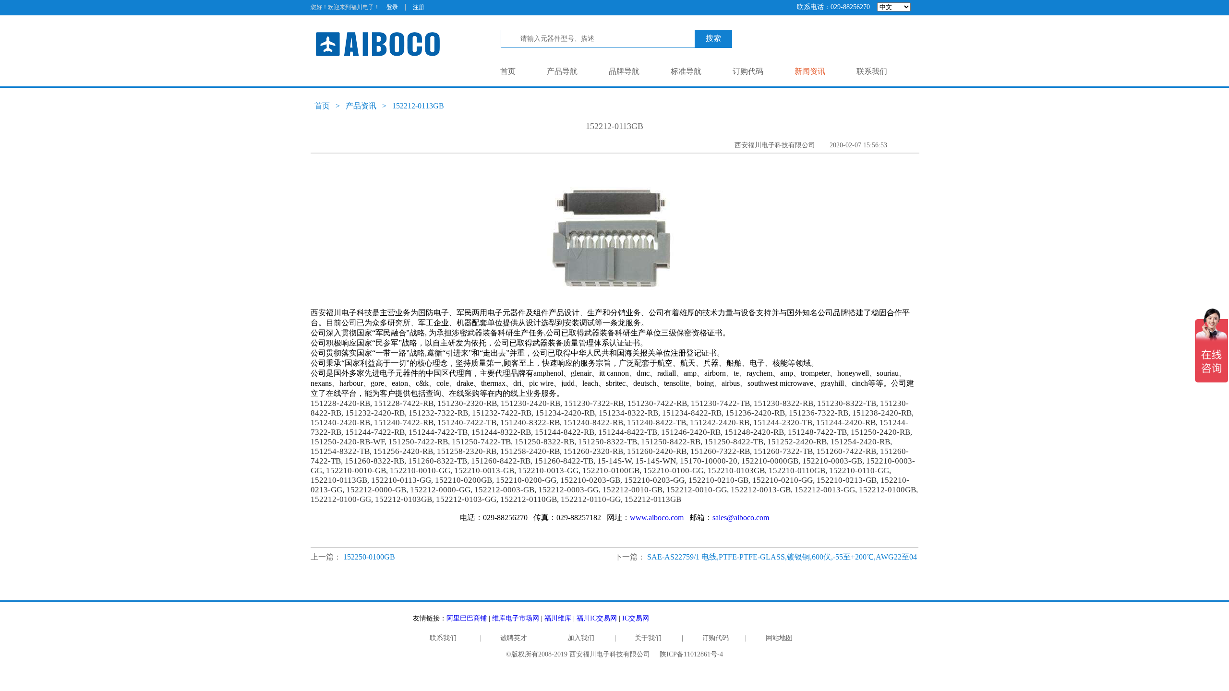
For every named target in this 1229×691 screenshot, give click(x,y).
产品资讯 (361, 106)
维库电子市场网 (515, 618)
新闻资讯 (810, 71)
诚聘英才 (513, 638)
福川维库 (557, 618)
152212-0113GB (418, 106)
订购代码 (748, 71)
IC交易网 (635, 618)
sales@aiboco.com (740, 517)
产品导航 (562, 71)
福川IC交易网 (597, 618)
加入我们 (580, 638)
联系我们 (871, 71)
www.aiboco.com (657, 517)
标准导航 (686, 71)
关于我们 (648, 638)
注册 (418, 7)
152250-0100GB (369, 557)
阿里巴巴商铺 (466, 618)
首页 (508, 71)
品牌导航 (624, 71)
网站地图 (779, 638)
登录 (392, 7)
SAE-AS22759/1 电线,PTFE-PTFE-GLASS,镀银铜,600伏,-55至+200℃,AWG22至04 (782, 557)
